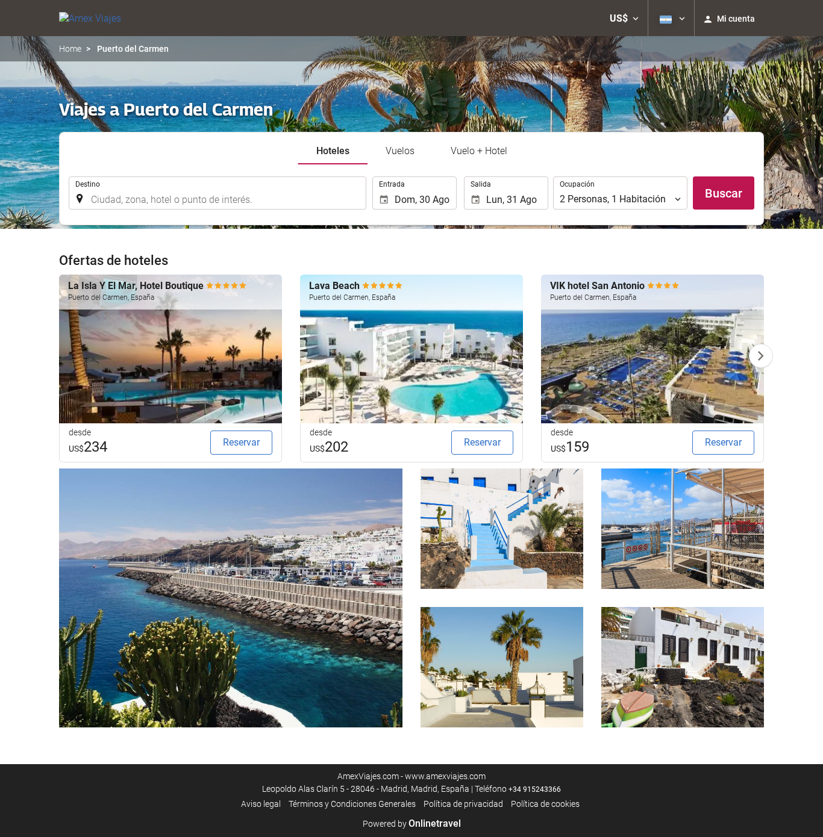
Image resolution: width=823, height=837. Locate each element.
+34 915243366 (535, 789)
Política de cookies (545, 804)
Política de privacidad (463, 804)
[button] (624, 18)
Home (70, 49)
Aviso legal (261, 804)
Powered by (412, 824)
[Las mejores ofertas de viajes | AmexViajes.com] (90, 18)
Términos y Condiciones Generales (352, 804)
